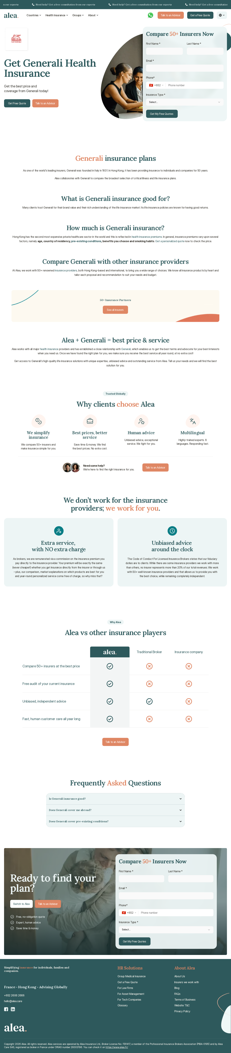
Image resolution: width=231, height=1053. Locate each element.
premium (95, 558)
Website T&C (182, 1005)
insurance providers (66, 270)
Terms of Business (184, 999)
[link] (115, 4)
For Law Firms (125, 988)
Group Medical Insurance (132, 976)
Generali (126, 349)
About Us (179, 976)
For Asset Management (131, 994)
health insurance (49, 349)
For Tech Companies (129, 999)
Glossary (123, 1005)
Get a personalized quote (169, 241)
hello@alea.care (13, 1001)
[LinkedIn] (13, 1009)
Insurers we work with (186, 982)
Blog (176, 988)
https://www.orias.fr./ (117, 1047)
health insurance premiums (147, 236)
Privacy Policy (182, 1011)
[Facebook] (6, 1009)
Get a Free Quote (128, 982)
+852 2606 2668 (14, 995)
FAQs (177, 994)
